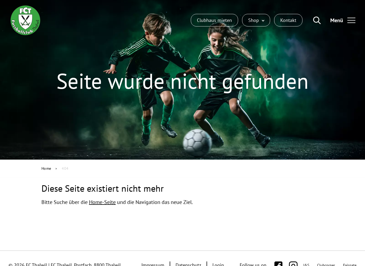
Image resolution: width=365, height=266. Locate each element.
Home (46, 168)
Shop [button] (254, 20)
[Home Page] (25, 20)
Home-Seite (102, 202)
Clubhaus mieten (214, 20)
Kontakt (288, 20)
